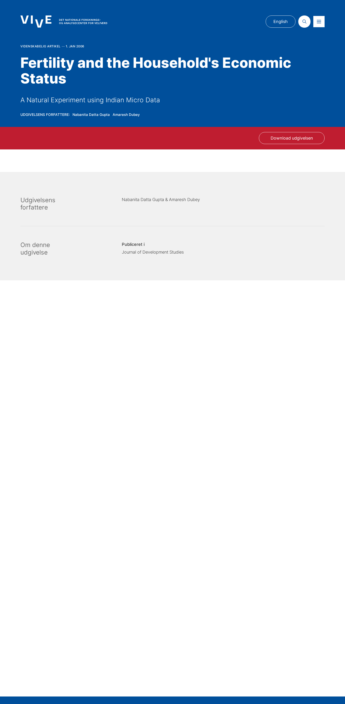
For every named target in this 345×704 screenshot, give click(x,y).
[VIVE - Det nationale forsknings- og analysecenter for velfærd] (63, 21)
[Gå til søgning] (304, 21)
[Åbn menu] (319, 21)
